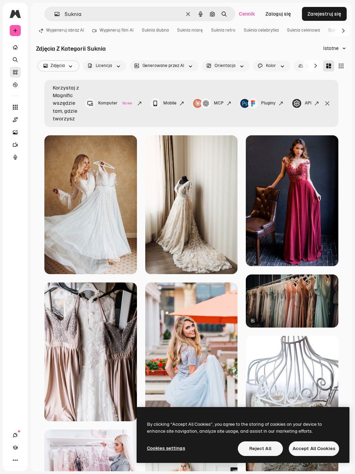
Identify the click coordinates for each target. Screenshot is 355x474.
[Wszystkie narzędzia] (15, 107)
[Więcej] (15, 460)
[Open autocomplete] (54, 14)
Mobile (169, 103)
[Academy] (15, 447)
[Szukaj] (15, 59)
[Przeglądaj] (15, 84)
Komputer (115, 103)
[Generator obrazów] (15, 132)
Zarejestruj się (324, 14)
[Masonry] (328, 65)
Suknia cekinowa (303, 30)
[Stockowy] (15, 72)
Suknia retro (223, 30)
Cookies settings (166, 448)
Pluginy (268, 103)
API (308, 103)
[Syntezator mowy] (15, 157)
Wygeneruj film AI (116, 30)
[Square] (341, 65)
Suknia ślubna (155, 30)
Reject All (260, 448)
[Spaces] (15, 119)
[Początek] (15, 47)
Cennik (247, 14)
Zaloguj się (278, 14)
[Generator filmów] (15, 144)
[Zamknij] (327, 103)
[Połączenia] (15, 435)
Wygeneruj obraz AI (65, 30)
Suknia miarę (190, 30)
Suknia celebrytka (261, 30)
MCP (219, 103)
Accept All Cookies (314, 448)
